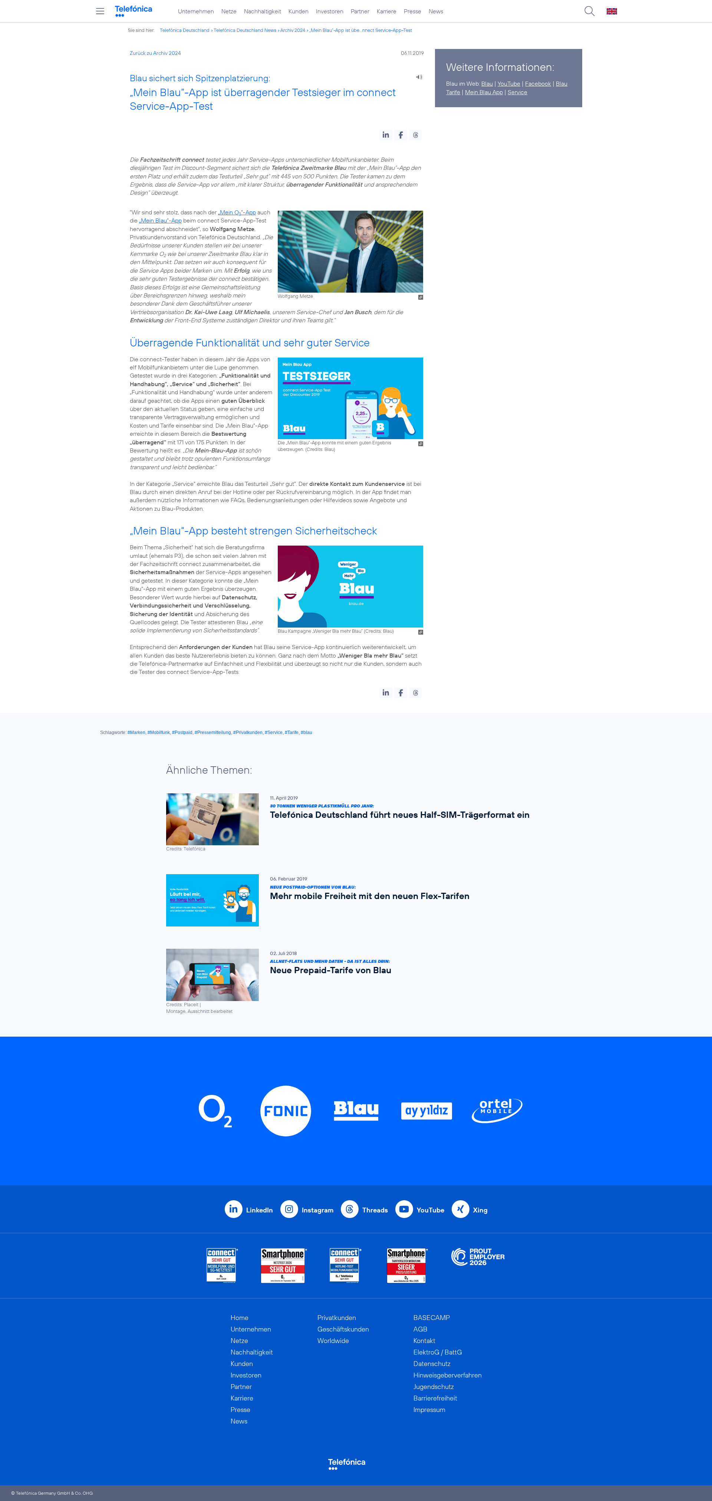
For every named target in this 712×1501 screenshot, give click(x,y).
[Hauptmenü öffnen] (100, 11)
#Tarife (292, 732)
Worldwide (333, 1340)
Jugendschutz (433, 1386)
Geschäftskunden (343, 1329)
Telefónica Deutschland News (245, 30)
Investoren (329, 11)
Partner (360, 11)
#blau (306, 732)
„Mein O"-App (237, 212)
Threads (375, 1210)
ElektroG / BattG (437, 1352)
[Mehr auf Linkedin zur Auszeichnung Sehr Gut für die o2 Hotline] (346, 1265)
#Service (274, 732)
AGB (420, 1329)
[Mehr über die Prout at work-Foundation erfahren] (478, 1265)
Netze (229, 11)
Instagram (317, 1210)
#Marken (136, 732)
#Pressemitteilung (213, 732)
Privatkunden (336, 1317)
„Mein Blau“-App (160, 220)
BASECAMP (431, 1317)
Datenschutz (432, 1363)
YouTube (509, 83)
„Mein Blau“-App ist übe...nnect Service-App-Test (360, 30)
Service (517, 92)
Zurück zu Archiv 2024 (155, 53)
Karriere (386, 11)
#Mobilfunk (159, 732)
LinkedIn (259, 1210)
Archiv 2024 (292, 30)
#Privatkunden (248, 732)
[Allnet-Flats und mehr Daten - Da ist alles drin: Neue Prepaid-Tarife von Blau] (352, 982)
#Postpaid (182, 732)
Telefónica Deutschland (185, 30)
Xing (480, 1210)
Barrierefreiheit (435, 1398)
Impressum (429, 1409)
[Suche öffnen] (589, 11)
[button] (385, 135)
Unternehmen (196, 11)
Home (239, 1317)
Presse (412, 11)
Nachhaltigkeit (262, 11)
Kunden (299, 11)
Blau (487, 83)
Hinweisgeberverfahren (447, 1375)
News (436, 11)
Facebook (538, 83)
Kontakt (424, 1340)
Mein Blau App (484, 92)
